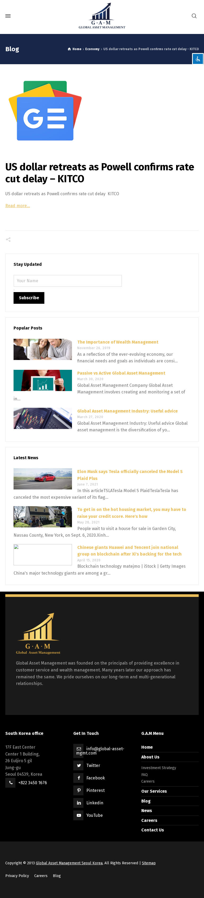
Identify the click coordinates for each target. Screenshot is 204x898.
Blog (146, 801)
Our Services (154, 791)
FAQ (144, 775)
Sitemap (149, 863)
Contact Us (152, 829)
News (146, 810)
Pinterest (95, 790)
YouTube (94, 815)
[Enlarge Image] (102, 110)
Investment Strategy (158, 768)
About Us (150, 757)
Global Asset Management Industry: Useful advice (127, 411)
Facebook (95, 777)
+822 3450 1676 (32, 782)
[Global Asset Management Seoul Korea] (102, 16)
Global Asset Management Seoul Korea (69, 863)
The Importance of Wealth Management (117, 342)
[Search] (194, 16)
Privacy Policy (17, 876)
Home (147, 747)
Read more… (17, 205)
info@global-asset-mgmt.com (100, 751)
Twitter (93, 765)
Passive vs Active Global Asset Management (121, 373)
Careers (148, 781)
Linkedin (94, 802)
